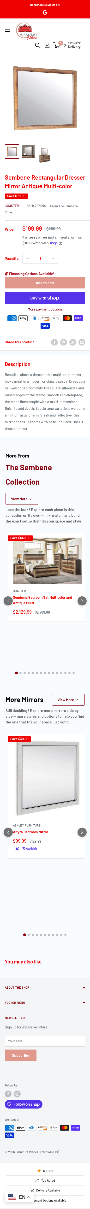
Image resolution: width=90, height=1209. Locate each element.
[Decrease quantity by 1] (28, 258)
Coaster (12, 206)
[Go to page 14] (69, 673)
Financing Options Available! (31, 273)
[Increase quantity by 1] (53, 258)
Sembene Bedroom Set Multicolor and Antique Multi (42, 600)
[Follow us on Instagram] (17, 1094)
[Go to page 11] (57, 673)
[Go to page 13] (65, 673)
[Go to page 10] (53, 673)
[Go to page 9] (49, 673)
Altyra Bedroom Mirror (30, 832)
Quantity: (12, 258)
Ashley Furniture (27, 825)
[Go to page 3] (25, 673)
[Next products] (82, 600)
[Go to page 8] (45, 673)
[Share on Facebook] (54, 342)
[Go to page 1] (16, 672)
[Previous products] (8, 600)
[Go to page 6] (37, 673)
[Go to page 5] (33, 673)
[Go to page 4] (29, 673)
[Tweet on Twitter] (72, 342)
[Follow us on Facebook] (8, 1094)
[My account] (47, 45)
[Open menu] (7, 31)
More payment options (45, 309)
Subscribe (20, 1055)
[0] (57, 45)
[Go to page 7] (41, 673)
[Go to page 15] (73, 673)
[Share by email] (81, 342)
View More (19, 499)
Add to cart (45, 282)
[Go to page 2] (20, 673)
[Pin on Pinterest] (63, 342)
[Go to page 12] (61, 673)
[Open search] (37, 45)
